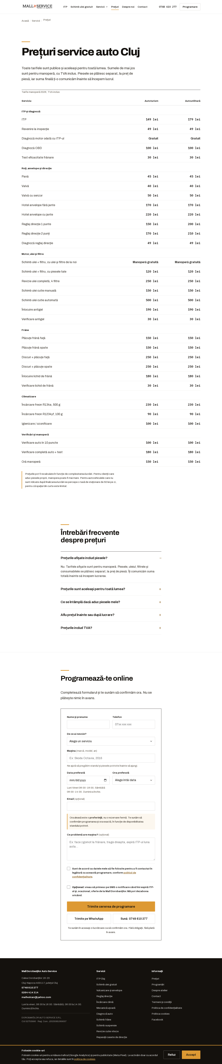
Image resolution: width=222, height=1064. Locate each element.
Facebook (157, 1019)
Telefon (117, 717)
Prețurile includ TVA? (76, 628)
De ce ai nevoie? (76, 733)
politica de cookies (84, 1059)
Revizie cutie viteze (107, 1031)
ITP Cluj (100, 978)
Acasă (25, 20)
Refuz (172, 1054)
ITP (65, 6)
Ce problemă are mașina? (88, 834)
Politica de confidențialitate (167, 1007)
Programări (158, 984)
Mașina (82, 750)
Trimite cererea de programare (111, 906)
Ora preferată (120, 772)
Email (76, 798)
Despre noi (128, 6)
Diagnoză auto (104, 1013)
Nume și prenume (77, 717)
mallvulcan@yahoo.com (36, 997)
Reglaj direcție (104, 996)
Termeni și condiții (162, 1002)
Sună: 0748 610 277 (134, 918)
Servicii (100, 6)
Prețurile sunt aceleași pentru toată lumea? (93, 589)
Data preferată (76, 772)
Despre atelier (160, 990)
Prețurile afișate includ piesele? (84, 558)
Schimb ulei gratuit (82, 6)
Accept (191, 1054)
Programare (190, 6)
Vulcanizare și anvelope (109, 990)
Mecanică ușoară (105, 1007)
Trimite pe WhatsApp (88, 918)
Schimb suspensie (106, 1025)
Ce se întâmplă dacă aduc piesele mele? (90, 602)
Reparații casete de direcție (111, 1037)
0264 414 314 (30, 992)
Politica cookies (161, 1013)
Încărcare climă (104, 1002)
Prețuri (115, 6)
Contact (142, 6)
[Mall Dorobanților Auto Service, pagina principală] (38, 7)
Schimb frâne (103, 1019)
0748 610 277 (167, 6)
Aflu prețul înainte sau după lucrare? (87, 615)
